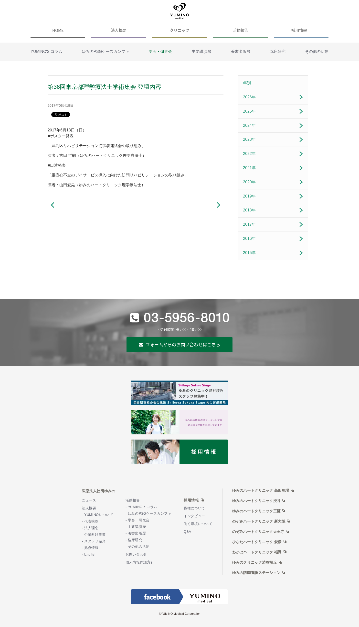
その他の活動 (316, 51)
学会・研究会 (160, 51)
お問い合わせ (136, 554)
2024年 (249, 125)
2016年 (249, 238)
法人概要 (119, 30)
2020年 (249, 182)
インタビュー (194, 516)
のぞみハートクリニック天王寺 (258, 532)
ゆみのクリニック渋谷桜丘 (254, 562)
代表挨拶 (91, 521)
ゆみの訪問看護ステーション (256, 573)
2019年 (249, 196)
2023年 (249, 139)
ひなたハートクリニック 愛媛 (257, 542)
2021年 (249, 168)
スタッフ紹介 (95, 541)
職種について (194, 508)
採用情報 (299, 30)
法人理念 (91, 528)
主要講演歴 (201, 51)
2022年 (249, 153)
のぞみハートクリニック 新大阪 (259, 521)
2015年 (249, 253)
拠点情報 (91, 548)
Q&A (187, 532)
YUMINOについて (98, 515)
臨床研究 (277, 51)
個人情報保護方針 (140, 562)
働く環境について (198, 524)
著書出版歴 (240, 51)
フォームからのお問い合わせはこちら (183, 344)
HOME (58, 30)
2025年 (249, 111)
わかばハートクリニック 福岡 (257, 552)
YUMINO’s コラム (142, 507)
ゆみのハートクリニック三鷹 (256, 511)
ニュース (89, 500)
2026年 (249, 97)
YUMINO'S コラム (46, 51)
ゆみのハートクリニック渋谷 (256, 501)
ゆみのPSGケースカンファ (105, 51)
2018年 (249, 210)
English (90, 554)
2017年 (249, 224)
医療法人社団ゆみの (99, 491)
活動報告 (240, 30)
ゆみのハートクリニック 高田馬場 (260, 490)
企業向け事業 (95, 534)
